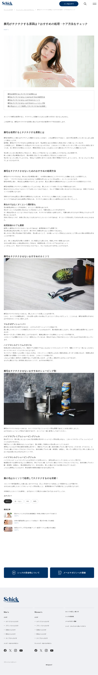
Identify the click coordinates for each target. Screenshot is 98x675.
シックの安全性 (69, 616)
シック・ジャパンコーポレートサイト (75, 626)
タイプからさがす (11, 638)
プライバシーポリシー (10, 662)
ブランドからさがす (12, 625)
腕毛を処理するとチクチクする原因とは (22, 94)
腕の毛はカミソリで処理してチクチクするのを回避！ (27, 106)
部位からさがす (11, 634)
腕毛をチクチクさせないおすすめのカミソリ (24, 100)
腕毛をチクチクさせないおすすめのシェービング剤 (26, 103)
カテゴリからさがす (12, 621)
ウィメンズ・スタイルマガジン (43, 643)
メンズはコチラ (69, 4)
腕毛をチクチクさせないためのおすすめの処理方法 (26, 97)
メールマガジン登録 (70, 621)
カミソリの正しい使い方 (72, 611)
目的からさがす (11, 630)
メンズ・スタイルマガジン (11, 643)
